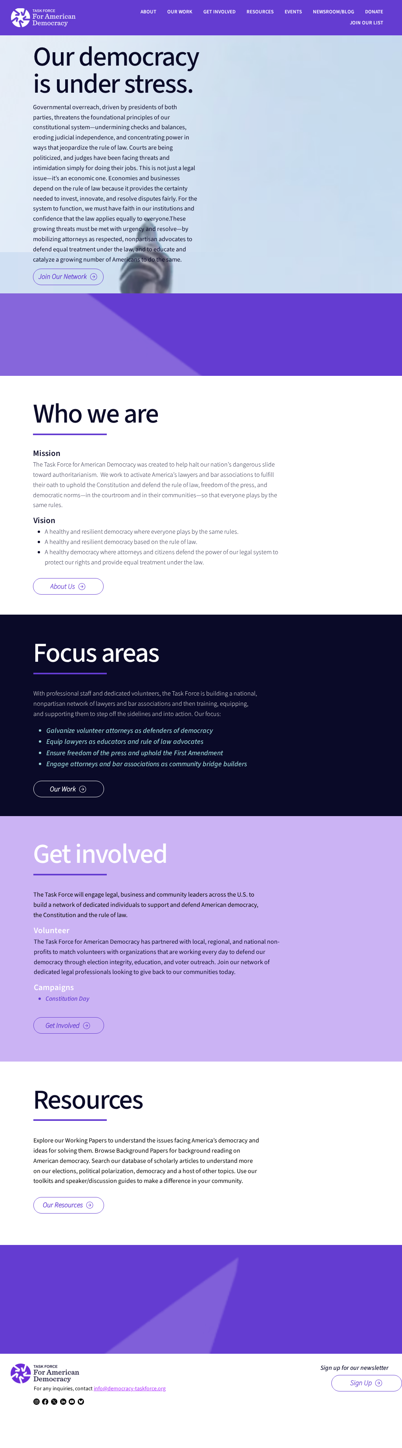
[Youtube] (72, 1402)
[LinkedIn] (63, 1402)
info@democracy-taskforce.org (130, 1389)
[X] (54, 1402)
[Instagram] (36, 1402)
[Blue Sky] (81, 1402)
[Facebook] (45, 1402)
